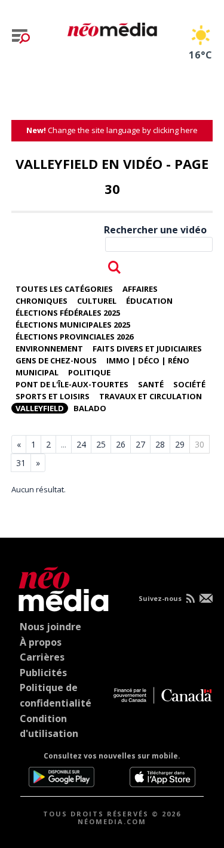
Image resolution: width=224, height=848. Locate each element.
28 (160, 444)
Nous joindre (50, 626)
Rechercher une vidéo (155, 229)
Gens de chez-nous (56, 360)
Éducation (149, 300)
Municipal (37, 372)
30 (199, 444)
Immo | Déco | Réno (147, 360)
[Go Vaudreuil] (60, 586)
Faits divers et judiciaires (147, 348)
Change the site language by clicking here (112, 130)
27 (140, 444)
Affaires (140, 288)
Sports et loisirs (53, 396)
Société (189, 384)
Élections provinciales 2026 (74, 336)
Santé (151, 384)
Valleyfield (40, 408)
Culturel (96, 300)
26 (120, 444)
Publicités (43, 672)
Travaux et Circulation (150, 396)
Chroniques (41, 300)
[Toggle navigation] (20, 36)
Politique (89, 372)
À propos (41, 642)
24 (81, 444)
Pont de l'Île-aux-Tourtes (72, 384)
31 (21, 462)
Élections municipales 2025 (73, 324)
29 (180, 444)
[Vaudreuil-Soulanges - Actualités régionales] (112, 27)
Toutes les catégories (64, 288)
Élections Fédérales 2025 (68, 312)
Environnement (49, 348)
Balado (89, 408)
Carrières (42, 657)
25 (101, 444)
